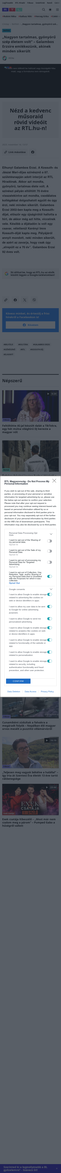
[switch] (49, 541)
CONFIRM (18, 681)
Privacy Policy (47, 691)
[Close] (55, 481)
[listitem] (30, 534)
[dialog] (30, 586)
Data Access (30, 691)
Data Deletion (13, 691)
